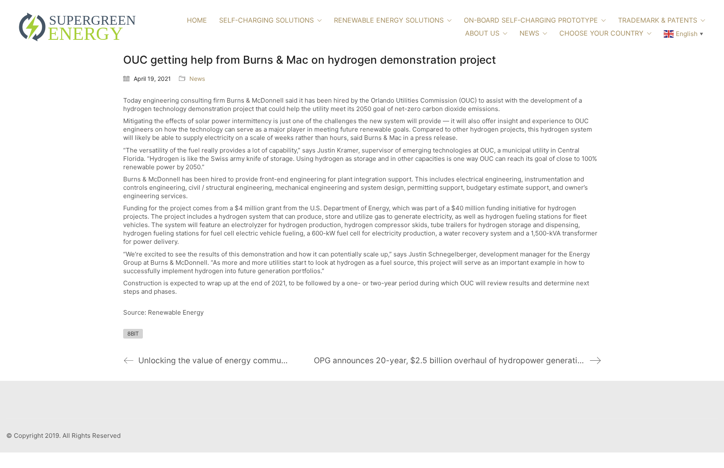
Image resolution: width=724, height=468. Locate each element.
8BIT (133, 333)
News (197, 78)
